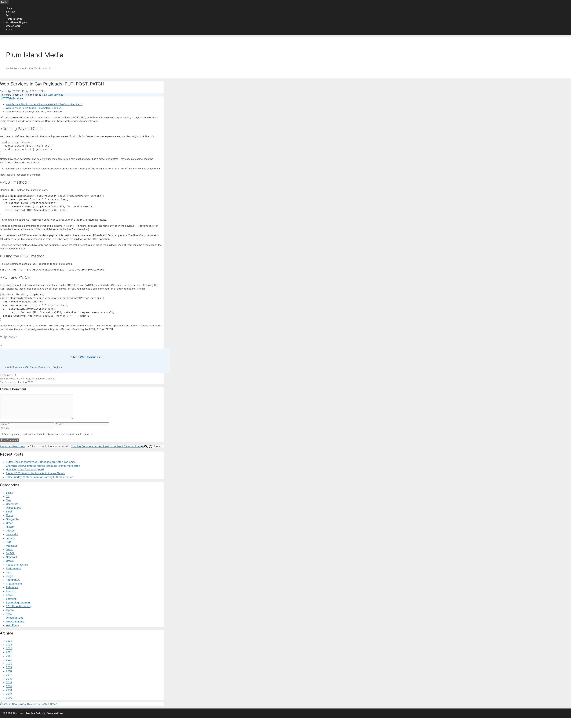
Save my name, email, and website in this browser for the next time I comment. (48, 434)
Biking (9, 492)
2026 (9, 640)
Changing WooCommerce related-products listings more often (43, 465)
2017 (9, 674)
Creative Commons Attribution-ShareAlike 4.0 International (106, 446)
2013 (9, 690)
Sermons (11, 598)
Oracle (10, 560)
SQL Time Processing (19, 606)
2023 (9, 652)
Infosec (10, 530)
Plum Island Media (34, 55)
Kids (8, 541)
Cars (8, 500)
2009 (9, 697)
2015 (9, 682)
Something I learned (18, 602)
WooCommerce (15, 621)
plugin (9, 576)
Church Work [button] (13, 25)
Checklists (12, 503)
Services (10, 11)
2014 (9, 686)
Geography (12, 519)
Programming (14, 583)
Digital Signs (13, 507)
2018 (9, 671)
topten (10, 610)
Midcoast (11, 545)
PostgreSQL (13, 579)
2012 (9, 693)
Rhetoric (11, 591)
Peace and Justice (17, 564)
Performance (13, 568)
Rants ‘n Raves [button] (14, 18)
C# (14, 374)
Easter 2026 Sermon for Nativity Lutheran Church (35, 473)
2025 (9, 644)
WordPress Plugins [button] (16, 22)
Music (9, 549)
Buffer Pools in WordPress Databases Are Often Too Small (41, 461)
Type (9, 613)
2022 (9, 656)
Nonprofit (11, 557)
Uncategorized (14, 617)
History (10, 526)
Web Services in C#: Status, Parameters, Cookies (33, 107)
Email (9, 511)
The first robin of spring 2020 (16, 382)
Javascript (12, 534)
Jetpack (10, 538)
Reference (5, 374)
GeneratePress (55, 713)
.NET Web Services (52, 94)
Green (9, 523)
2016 (9, 678)
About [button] (9, 29)
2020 (9, 663)
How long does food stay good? (25, 469)
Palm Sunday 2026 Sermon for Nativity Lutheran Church (39, 477)
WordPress (12, 625)
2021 (9, 659)
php (8, 572)
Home (9, 8)
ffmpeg (10, 515)
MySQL (10, 553)
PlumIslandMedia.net (12, 446)
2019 (9, 667)
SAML (9, 594)
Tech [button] (8, 15)
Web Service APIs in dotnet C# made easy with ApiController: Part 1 (44, 104)
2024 (9, 648)
